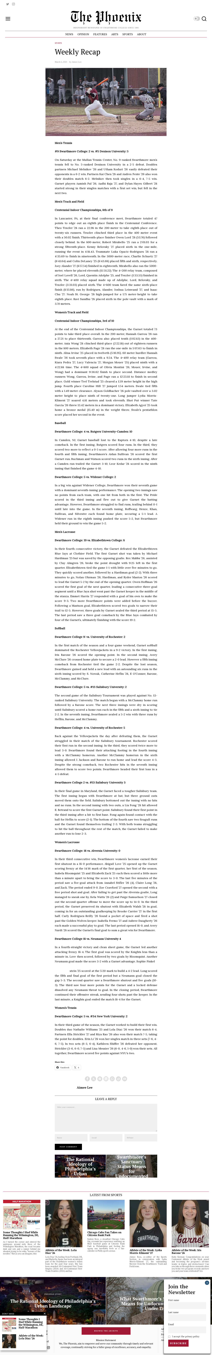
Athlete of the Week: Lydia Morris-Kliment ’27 (146, 1251)
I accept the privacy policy (185, 1336)
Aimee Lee (76, 61)
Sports (58, 43)
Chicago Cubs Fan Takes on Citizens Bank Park (104, 1234)
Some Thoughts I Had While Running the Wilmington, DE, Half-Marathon (21, 1235)
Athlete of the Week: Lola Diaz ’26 (61, 1251)
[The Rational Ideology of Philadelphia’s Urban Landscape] (80, 1166)
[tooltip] (7, 4)
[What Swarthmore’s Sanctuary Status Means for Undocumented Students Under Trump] (131, 1166)
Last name (173, 1312)
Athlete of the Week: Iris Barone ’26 (186, 1251)
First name (173, 1300)
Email (171, 1324)
